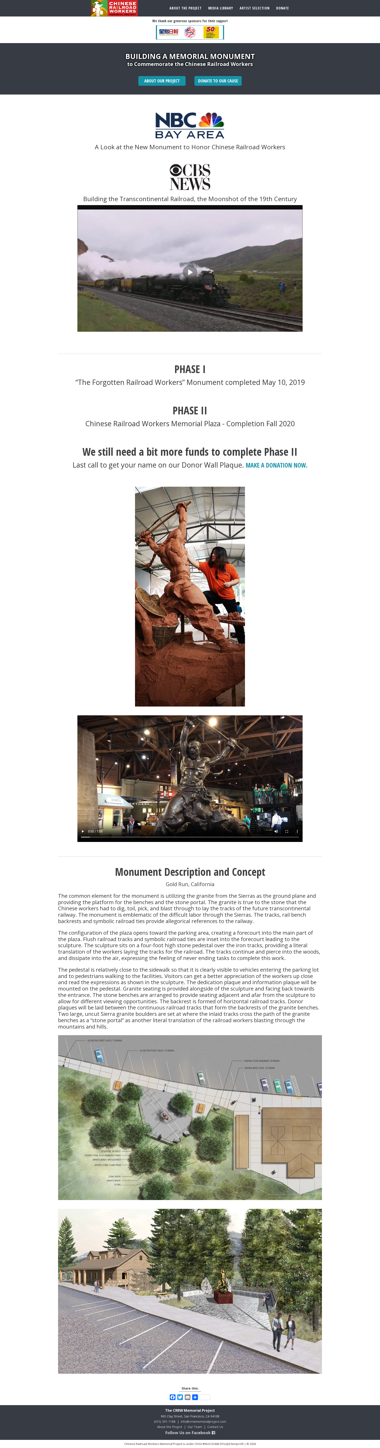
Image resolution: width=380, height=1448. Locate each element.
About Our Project (162, 81)
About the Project (169, 1427)
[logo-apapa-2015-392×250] (190, 32)
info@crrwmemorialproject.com (203, 1421)
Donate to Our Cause (218, 81)
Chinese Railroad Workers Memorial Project (114, 8)
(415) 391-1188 (164, 1421)
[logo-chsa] (211, 32)
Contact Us (215, 1427)
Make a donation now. (277, 465)
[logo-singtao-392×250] (168, 32)
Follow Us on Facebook (188, 1432)
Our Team (195, 1427)
